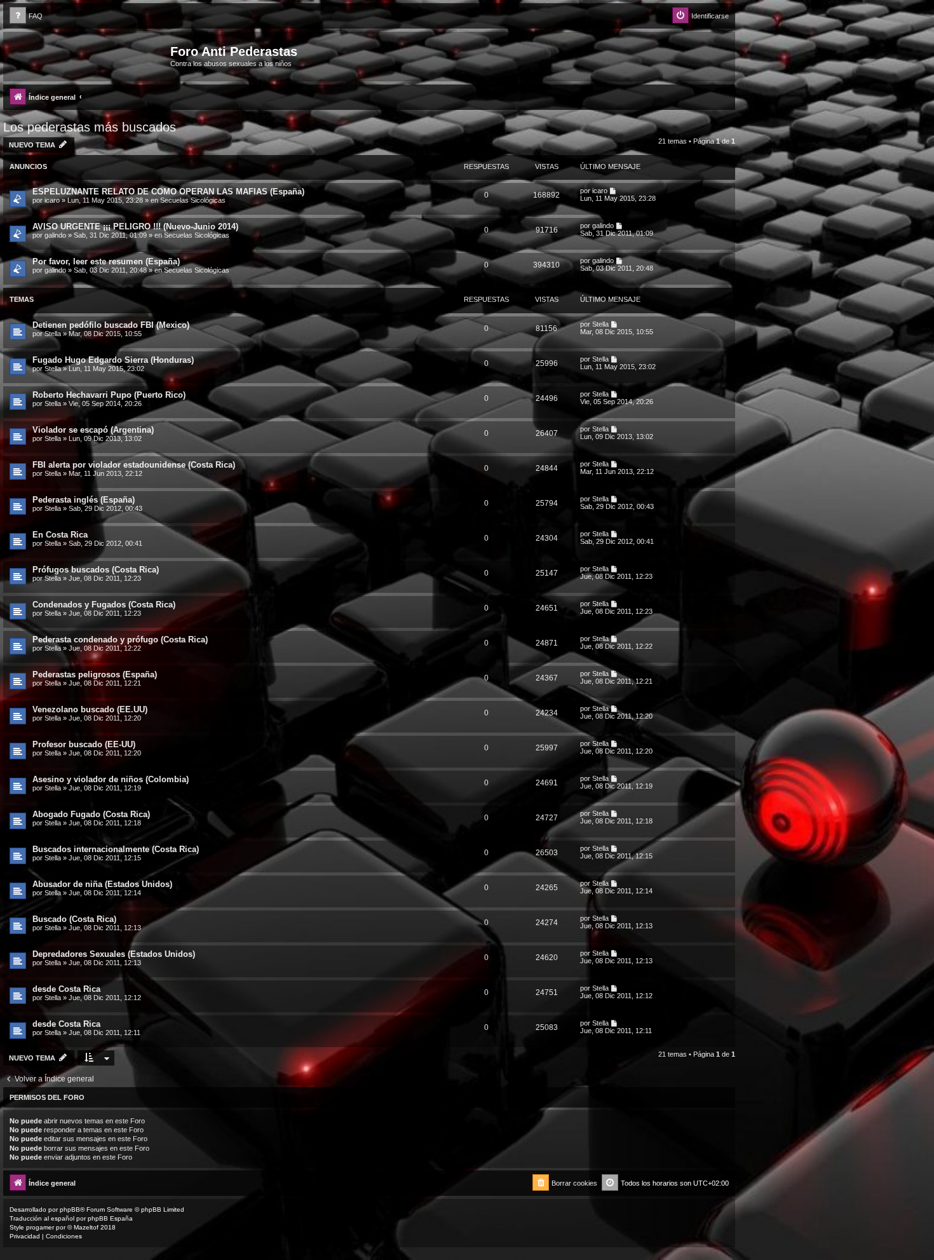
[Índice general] (88, 55)
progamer (40, 1227)
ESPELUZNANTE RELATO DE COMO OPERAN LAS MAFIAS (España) (168, 191)
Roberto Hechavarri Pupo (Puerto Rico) (109, 395)
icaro (52, 200)
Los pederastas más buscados (89, 127)
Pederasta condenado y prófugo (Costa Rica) (120, 639)
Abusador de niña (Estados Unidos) (102, 884)
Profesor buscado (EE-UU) (83, 744)
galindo (55, 235)
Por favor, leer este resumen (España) (106, 261)
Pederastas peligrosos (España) (94, 674)
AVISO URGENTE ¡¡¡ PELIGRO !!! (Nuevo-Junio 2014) (135, 226)
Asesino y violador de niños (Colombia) (110, 779)
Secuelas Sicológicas (193, 200)
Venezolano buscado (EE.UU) (89, 709)
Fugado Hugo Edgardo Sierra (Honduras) (113, 360)
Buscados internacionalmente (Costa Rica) (115, 849)
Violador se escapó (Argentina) (93, 430)
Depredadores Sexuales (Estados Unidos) (113, 954)
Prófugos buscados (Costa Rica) (95, 569)
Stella (52, 333)
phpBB (70, 1209)
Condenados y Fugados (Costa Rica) (103, 604)
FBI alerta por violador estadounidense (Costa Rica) (133, 465)
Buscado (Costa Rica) (74, 919)
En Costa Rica (60, 534)
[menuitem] (26, 16)
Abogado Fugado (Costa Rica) (91, 814)
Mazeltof (86, 1227)
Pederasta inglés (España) (83, 500)
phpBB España (110, 1218)
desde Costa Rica (66, 989)
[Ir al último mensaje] (613, 190)
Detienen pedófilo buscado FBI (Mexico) (110, 325)
